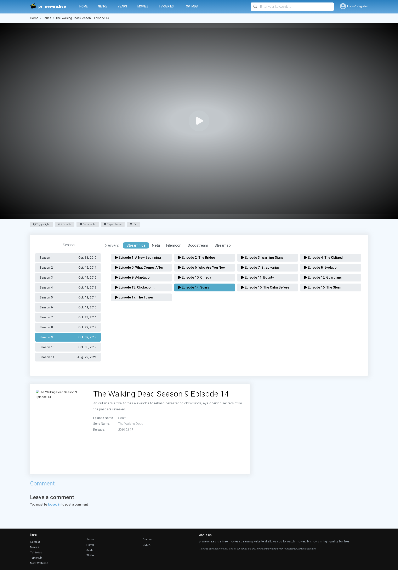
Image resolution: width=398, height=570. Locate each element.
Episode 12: (324, 277)
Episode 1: (139, 258)
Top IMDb (191, 6)
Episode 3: (264, 258)
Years (122, 6)
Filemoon (173, 245)
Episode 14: (195, 287)
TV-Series (166, 6)
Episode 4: (325, 258)
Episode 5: (140, 267)
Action (90, 539)
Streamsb (223, 245)
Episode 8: (323, 267)
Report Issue (113, 224)
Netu (156, 245)
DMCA (146, 544)
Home (83, 6)
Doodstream (198, 245)
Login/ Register (357, 6)
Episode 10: (196, 277)
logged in (54, 504)
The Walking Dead (130, 424)
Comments (89, 224)
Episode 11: (259, 277)
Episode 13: (136, 287)
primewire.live (52, 6)
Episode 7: (262, 267)
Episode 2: (198, 258)
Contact (35, 541)
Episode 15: (266, 287)
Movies (142, 6)
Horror (90, 544)
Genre (102, 6)
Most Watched (39, 563)
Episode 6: (203, 267)
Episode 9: (135, 277)
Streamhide (136, 245)
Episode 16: (324, 287)
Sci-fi (89, 550)
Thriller (90, 555)
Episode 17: (135, 297)
